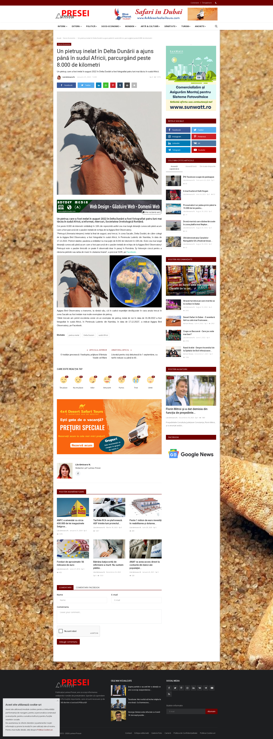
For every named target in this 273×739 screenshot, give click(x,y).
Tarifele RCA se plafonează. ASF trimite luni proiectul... (108, 522)
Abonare (211, 711)
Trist (136, 387)
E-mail (114, 594)
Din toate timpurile (208, 166)
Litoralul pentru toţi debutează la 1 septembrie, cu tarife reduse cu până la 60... (134, 356)
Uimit (150, 387)
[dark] (216, 3)
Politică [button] (90, 26)
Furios (121, 387)
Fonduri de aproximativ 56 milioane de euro (70, 563)
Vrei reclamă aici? (152, 212)
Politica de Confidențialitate (185, 733)
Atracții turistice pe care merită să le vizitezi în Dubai (199, 302)
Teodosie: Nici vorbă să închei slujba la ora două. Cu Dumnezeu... (144, 701)
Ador (92, 387)
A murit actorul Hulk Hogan (195, 191)
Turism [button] (185, 26)
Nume (60, 594)
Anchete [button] (199, 26)
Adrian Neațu (172, 293)
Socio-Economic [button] (110, 26)
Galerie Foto (156, 733)
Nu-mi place (78, 387)
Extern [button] (76, 26)
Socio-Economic (69, 38)
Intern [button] (62, 26)
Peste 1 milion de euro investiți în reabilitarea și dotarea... (146, 522)
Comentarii (65, 587)
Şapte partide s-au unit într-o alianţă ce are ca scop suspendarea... (144, 688)
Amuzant (107, 387)
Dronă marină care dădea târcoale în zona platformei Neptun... (199, 223)
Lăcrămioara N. (69, 77)
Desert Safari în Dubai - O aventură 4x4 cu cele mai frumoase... (199, 318)
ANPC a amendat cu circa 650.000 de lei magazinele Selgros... (70, 523)
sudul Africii (103, 335)
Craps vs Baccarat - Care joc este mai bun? (198, 332)
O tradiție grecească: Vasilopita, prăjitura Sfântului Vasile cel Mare (84, 356)
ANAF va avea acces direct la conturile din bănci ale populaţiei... (145, 564)
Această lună (191, 166)
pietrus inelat (74, 335)
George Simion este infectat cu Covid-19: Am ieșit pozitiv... (144, 713)
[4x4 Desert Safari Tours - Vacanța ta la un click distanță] (166, 14)
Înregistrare (207, 3)
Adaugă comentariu (68, 641)
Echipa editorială (142, 733)
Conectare (195, 3)
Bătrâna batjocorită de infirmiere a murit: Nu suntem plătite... (108, 564)
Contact (128, 733)
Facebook (131, 252)
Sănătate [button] (169, 26)
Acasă (59, 38)
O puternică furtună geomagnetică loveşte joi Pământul (188, 410)
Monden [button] (130, 26)
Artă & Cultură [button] (149, 26)
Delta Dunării (89, 335)
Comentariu (63, 607)
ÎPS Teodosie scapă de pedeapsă (198, 177)
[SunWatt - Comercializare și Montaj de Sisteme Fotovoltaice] (191, 78)
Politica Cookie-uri (207, 733)
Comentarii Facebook (88, 587)
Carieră (168, 733)
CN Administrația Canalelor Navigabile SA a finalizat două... (197, 239)
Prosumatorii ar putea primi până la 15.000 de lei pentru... (199, 206)
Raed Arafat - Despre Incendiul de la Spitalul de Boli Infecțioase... (198, 349)
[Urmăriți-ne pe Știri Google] (191, 453)
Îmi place (63, 387)
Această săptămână (174, 167)
